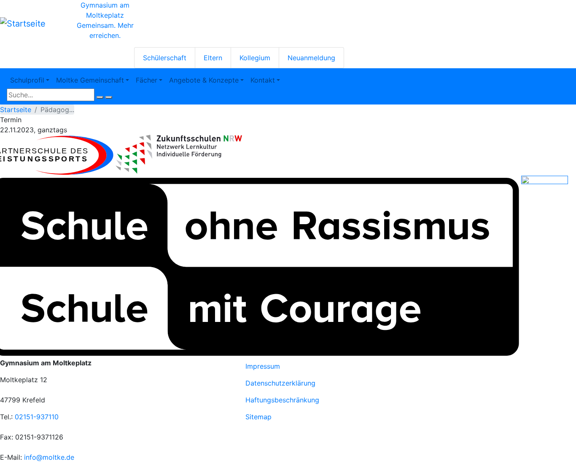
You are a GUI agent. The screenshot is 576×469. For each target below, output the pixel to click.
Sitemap (258, 417)
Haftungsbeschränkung (282, 400)
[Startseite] (23, 23)
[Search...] (100, 97)
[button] (179, 154)
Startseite (15, 109)
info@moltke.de (49, 457)
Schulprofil (27, 80)
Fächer (146, 80)
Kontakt (262, 80)
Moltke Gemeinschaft (90, 80)
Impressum (262, 366)
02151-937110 (37, 417)
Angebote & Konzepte (204, 80)
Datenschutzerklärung (280, 383)
